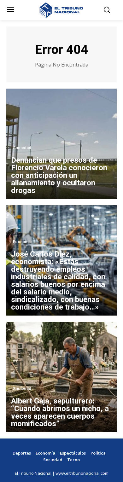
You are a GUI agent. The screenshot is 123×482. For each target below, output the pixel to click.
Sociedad (22, 147)
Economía (22, 241)
